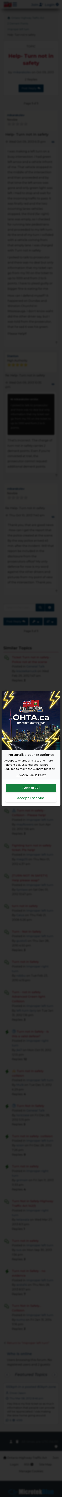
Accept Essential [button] (31, 798)
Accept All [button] (31, 788)
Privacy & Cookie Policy (31, 775)
